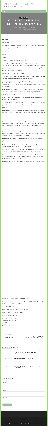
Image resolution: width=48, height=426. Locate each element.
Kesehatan (25, 17)
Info (21, 17)
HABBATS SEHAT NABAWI (18, 4)
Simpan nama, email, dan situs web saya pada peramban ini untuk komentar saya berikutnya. (22, 401)
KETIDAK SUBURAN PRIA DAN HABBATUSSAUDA (25, 358)
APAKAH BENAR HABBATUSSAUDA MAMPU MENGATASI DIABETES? (24, 367)
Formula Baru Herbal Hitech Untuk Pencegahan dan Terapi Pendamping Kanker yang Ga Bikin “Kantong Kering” (25, 352)
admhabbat (15, 27)
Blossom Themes (24, 423)
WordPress (36, 423)
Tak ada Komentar (32, 27)
